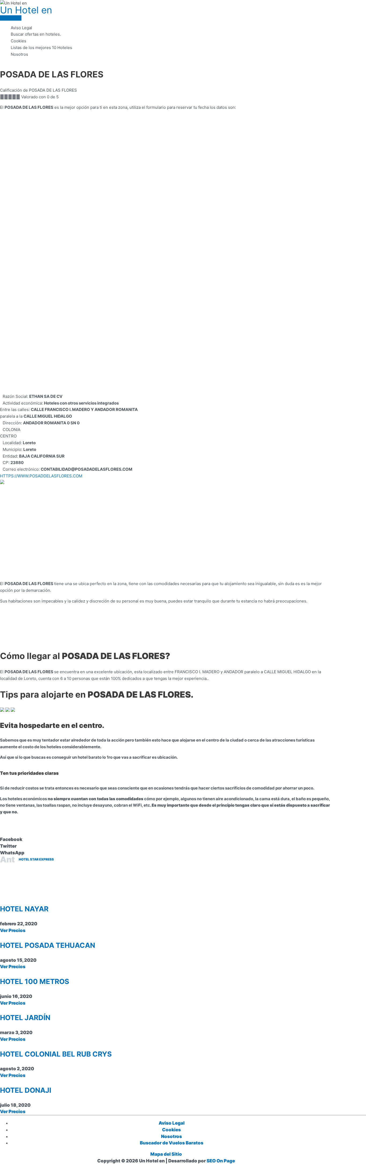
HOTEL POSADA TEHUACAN (47, 945)
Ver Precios (12, 930)
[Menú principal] (10, 18)
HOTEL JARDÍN (25, 1017)
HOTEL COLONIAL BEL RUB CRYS (56, 1054)
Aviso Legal (21, 27)
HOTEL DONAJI (25, 1090)
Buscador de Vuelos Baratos (171, 1143)
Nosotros (19, 54)
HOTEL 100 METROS (34, 981)
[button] (166, 839)
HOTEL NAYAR (24, 909)
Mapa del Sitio (166, 1154)
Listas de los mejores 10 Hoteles (41, 47)
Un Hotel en (26, 10)
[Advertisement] (166, 355)
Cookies (18, 40)
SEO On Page (221, 1160)
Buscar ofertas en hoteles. (36, 34)
